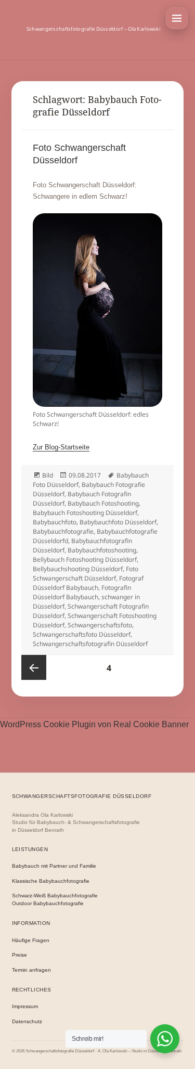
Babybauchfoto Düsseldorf (118, 522)
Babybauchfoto (54, 522)
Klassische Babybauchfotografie (50, 881)
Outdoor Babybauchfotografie (48, 903)
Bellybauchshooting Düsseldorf (78, 568)
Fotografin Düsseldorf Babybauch (82, 592)
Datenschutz (27, 1021)
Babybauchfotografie (63, 531)
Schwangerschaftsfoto (100, 625)
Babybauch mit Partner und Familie (54, 866)
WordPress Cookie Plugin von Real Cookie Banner (94, 724)
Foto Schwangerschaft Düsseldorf (85, 573)
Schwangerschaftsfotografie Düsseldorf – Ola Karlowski (93, 28)
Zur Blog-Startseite (61, 447)
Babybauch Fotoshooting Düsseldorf (85, 512)
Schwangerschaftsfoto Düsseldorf (82, 634)
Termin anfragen (31, 970)
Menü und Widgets (177, 18)
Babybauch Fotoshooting (103, 503)
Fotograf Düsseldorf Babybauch (88, 583)
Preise (19, 955)
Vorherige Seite (33, 667)
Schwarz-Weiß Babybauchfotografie (55, 895)
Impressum (25, 1006)
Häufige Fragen (30, 940)
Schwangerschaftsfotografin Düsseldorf (90, 643)
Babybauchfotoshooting (102, 550)
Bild (47, 475)
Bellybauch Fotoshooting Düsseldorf (85, 559)
